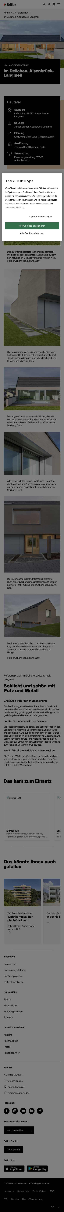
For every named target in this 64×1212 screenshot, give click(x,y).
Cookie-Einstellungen (40, 216)
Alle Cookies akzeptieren (32, 225)
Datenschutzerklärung (14, 207)
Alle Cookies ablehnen (32, 233)
